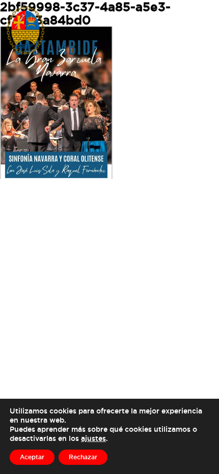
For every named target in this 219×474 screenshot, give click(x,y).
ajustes (93, 438)
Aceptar (32, 457)
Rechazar (83, 457)
